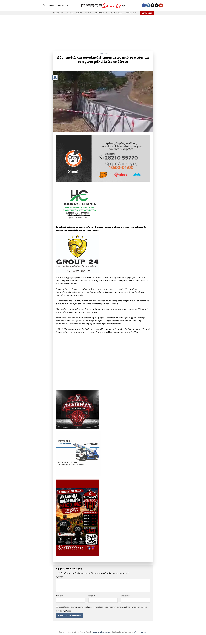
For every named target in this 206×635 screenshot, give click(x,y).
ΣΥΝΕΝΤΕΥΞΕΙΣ (116, 13)
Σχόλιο (59, 577)
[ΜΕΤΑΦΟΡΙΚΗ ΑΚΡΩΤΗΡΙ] (78, 453)
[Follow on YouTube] (161, 5)
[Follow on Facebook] (144, 5)
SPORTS (88, 13)
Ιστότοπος (125, 596)
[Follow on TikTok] (152, 5)
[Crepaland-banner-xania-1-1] (103, 158)
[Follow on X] (157, 5)
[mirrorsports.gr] (103, 5)
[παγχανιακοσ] (77, 517)
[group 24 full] (77, 253)
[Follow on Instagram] (148, 5)
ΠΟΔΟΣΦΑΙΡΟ (58, 13)
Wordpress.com (140, 632)
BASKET (70, 13)
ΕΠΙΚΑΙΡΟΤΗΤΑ (101, 13)
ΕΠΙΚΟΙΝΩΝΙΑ (131, 13)
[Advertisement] (103, 31)
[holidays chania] (79, 203)
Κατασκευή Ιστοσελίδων (101, 632)
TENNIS (79, 13)
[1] (77, 409)
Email (91, 596)
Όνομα (59, 596)
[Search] (44, 5)
